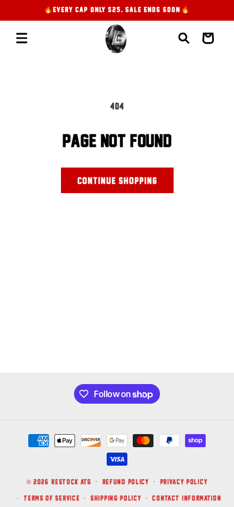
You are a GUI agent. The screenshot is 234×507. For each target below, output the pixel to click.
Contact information (186, 498)
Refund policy (125, 481)
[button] (22, 38)
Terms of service (51, 498)
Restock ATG (71, 481)
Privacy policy (184, 481)
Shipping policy (115, 498)
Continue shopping (117, 181)
